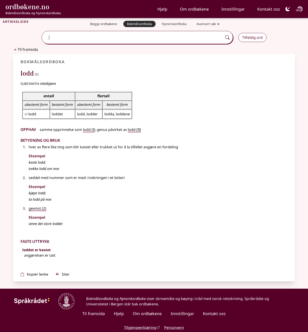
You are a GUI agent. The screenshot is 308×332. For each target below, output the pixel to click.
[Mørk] (287, 9)
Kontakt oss (268, 9)
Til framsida (28, 49)
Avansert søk (206, 24)
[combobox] (132, 37)
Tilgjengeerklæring (140, 327)
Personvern (174, 327)
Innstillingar (233, 9)
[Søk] (227, 37)
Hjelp (162, 9)
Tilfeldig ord (252, 37)
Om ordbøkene (194, 9)
